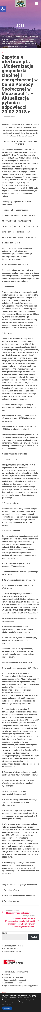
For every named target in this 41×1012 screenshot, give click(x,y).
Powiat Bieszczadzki (12, 951)
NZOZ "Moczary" (11, 948)
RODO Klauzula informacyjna (16, 972)
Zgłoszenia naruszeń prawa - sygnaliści (21, 985)
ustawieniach (7, 1004)
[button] (3, 9)
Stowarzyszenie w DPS (13, 946)
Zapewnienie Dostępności (15, 980)
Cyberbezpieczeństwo (13, 983)
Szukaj (4, 933)
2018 (3, 53)
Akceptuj (7, 1008)
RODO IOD (8, 975)
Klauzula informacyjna (13, 977)
